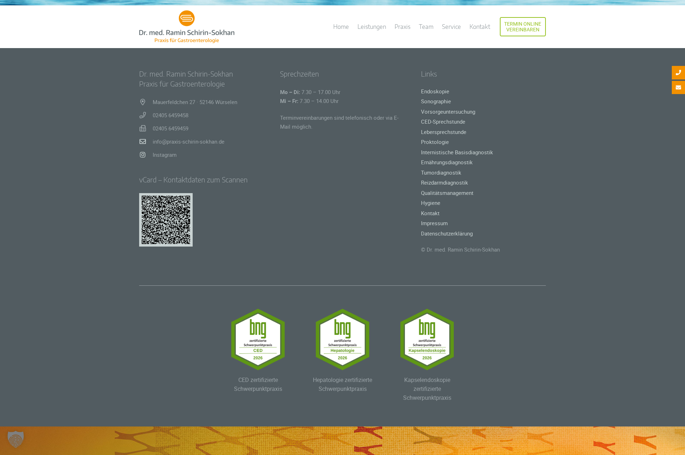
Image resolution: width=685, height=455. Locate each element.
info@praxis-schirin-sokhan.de (188, 141)
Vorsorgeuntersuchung (448, 111)
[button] (495, 26)
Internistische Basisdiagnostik (457, 152)
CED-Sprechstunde (443, 121)
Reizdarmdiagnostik (444, 182)
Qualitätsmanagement (447, 192)
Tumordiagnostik (441, 172)
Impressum (434, 223)
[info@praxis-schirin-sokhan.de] (146, 141)
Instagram (165, 154)
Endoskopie (435, 91)
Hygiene (430, 202)
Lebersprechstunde (443, 131)
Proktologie (435, 141)
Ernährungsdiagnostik (447, 162)
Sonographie (436, 101)
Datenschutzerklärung (447, 233)
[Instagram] (146, 154)
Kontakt (430, 213)
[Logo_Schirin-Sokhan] (186, 26)
